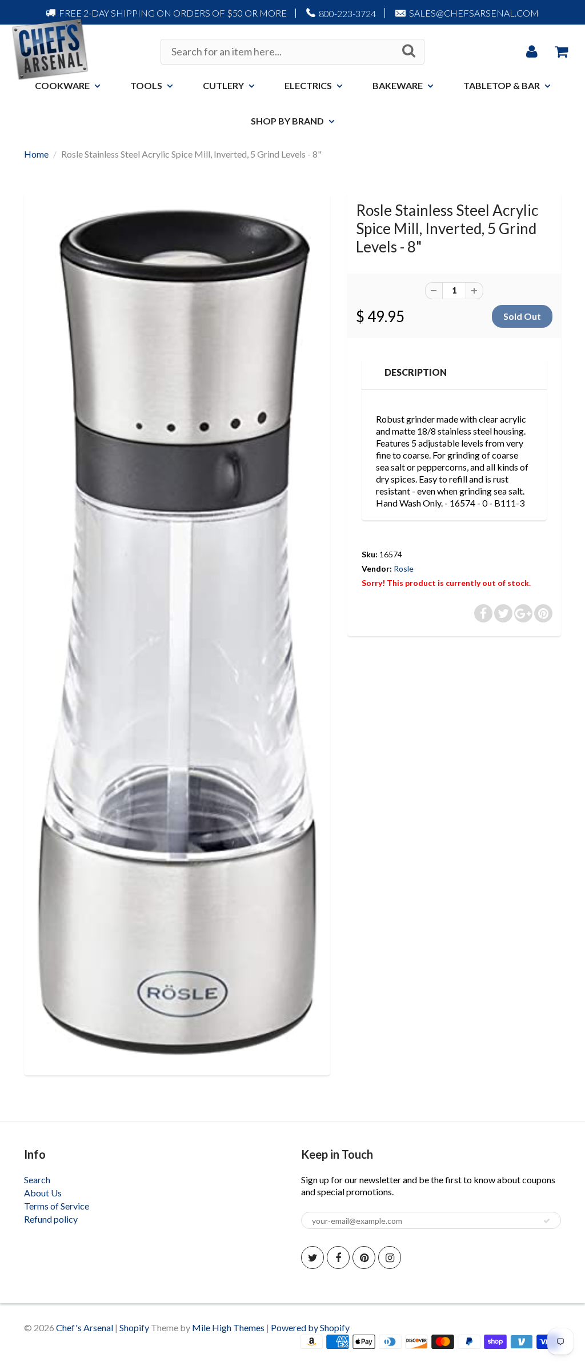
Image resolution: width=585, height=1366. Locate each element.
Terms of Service (56, 1205)
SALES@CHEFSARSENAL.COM (474, 12)
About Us (43, 1192)
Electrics (308, 85)
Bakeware (397, 85)
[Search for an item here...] (409, 51)
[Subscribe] (547, 1221)
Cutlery (223, 85)
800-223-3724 (347, 13)
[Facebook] (338, 1257)
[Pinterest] (363, 1257)
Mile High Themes (228, 1327)
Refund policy (51, 1219)
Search (37, 1179)
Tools (146, 85)
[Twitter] (312, 1257)
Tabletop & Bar (501, 85)
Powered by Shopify (310, 1327)
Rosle (404, 568)
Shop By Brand (287, 120)
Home (36, 153)
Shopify (134, 1327)
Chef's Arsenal (84, 1327)
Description (415, 372)
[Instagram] (389, 1257)
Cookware (62, 85)
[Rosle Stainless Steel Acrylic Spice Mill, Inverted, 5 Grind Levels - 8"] (177, 633)
